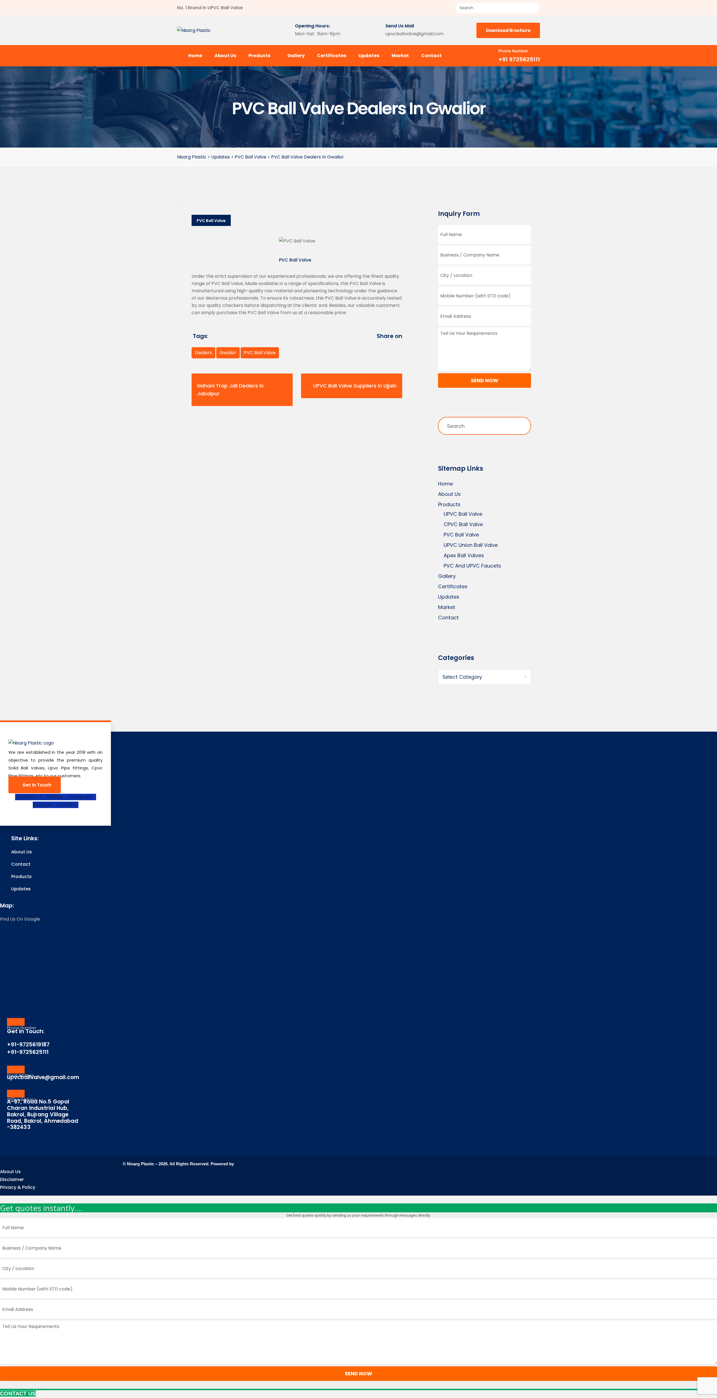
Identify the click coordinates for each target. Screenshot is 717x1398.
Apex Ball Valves (464, 555)
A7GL (241, 1163)
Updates (368, 55)
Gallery (296, 55)
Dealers (203, 352)
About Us (225, 55)
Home (195, 55)
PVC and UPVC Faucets (472, 565)
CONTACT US (18, 1393)
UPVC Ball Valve (463, 513)
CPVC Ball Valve (463, 524)
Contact (431, 55)
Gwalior (228, 352)
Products (259, 55)
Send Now (484, 380)
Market (400, 55)
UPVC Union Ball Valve (471, 545)
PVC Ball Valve (211, 220)
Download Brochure (508, 30)
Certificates (331, 55)
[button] (358, 1199)
